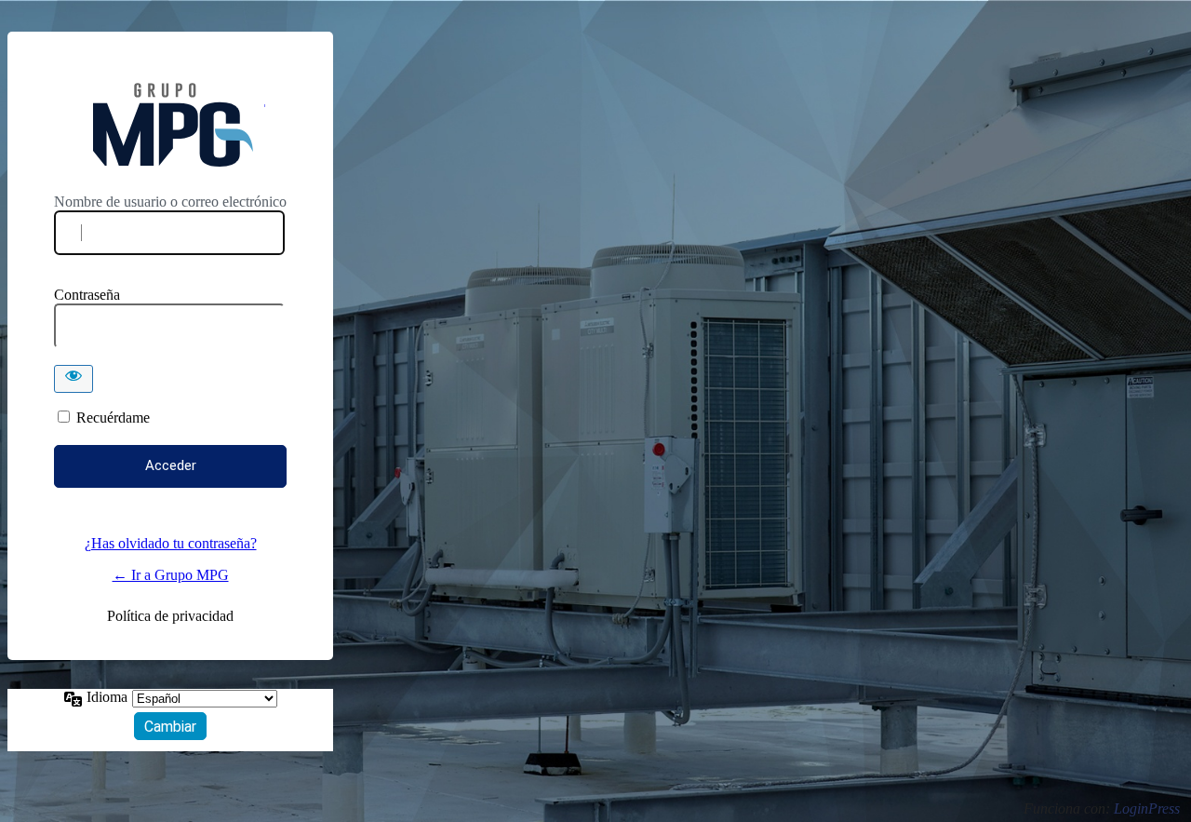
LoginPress (1147, 808)
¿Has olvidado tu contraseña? (171, 543)
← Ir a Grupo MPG (171, 575)
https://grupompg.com (170, 124)
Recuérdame (113, 417)
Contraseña (87, 295)
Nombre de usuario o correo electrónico (170, 201)
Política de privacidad (170, 616)
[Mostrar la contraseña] (73, 379)
